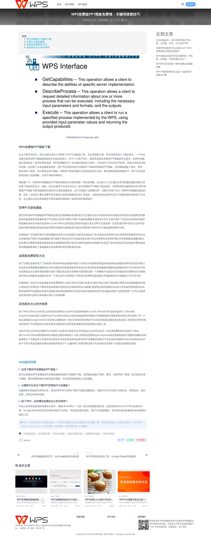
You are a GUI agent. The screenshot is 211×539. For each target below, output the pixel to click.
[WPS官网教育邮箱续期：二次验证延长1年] (31, 482)
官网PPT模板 (108, 433)
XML (133, 534)
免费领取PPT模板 (92, 433)
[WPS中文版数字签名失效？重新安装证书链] (134, 482)
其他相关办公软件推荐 (37, 47)
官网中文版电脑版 (35, 41)
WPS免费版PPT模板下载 (39, 39)
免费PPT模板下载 (75, 433)
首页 (59, 4)
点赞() (142, 440)
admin (27, 440)
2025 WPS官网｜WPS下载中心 (103, 534)
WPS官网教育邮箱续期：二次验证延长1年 (31, 500)
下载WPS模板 (58, 433)
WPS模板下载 (44, 433)
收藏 (131, 440)
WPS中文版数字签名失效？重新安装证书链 (133, 500)
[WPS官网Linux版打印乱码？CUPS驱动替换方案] (100, 482)
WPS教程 (82, 4)
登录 (192, 4)
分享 (122, 440)
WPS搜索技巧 (29, 433)
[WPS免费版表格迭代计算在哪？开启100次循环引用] (65, 482)
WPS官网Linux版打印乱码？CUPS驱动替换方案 (99, 500)
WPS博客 (69, 4)
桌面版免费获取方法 (36, 44)
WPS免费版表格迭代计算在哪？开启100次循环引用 (64, 500)
